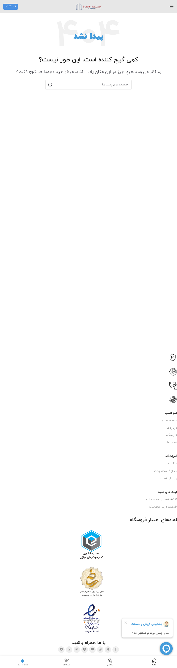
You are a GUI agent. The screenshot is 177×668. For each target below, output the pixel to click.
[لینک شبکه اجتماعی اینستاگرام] (100, 649)
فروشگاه (171, 435)
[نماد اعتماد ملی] (91, 618)
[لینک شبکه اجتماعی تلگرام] (61, 649)
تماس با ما (170, 443)
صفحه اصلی (169, 420)
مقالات (172, 463)
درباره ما (172, 428)
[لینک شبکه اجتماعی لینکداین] (77, 649)
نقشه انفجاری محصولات (161, 499)
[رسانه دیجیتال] (92, 581)
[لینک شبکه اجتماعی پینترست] (84, 649)
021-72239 (10, 6)
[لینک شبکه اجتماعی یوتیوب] (92, 649)
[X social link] (108, 649)
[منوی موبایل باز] (171, 6)
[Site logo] (88, 6)
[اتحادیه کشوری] (91, 544)
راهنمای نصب (168, 478)
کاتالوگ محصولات (165, 471)
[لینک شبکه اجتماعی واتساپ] (69, 649)
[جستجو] (50, 85)
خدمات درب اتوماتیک (163, 507)
